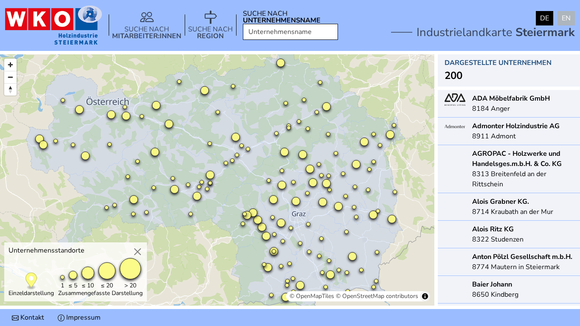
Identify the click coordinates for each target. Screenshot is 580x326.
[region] (217, 180)
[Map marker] (31, 281)
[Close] (137, 252)
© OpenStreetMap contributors (377, 296)
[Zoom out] (10, 77)
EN (566, 18)
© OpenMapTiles (312, 296)
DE (544, 18)
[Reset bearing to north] (10, 89)
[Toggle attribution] (425, 296)
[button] (147, 25)
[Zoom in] (10, 65)
